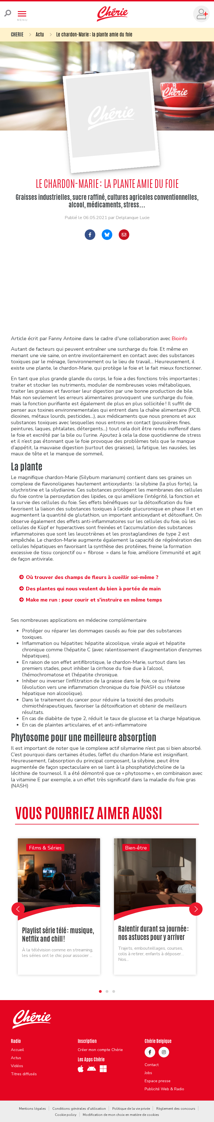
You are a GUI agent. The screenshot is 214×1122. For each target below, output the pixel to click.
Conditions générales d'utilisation (79, 1108)
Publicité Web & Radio (164, 1089)
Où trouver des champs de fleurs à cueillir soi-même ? (92, 577)
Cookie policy (65, 1115)
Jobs (148, 1073)
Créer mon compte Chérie (100, 1049)
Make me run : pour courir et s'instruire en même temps (94, 599)
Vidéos (17, 1066)
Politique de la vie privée (131, 1108)
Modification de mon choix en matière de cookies (121, 1115)
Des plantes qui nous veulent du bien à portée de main (93, 588)
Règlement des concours (175, 1108)
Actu (40, 34)
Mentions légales (32, 1108)
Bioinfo (178, 338)
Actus (16, 1057)
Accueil (17, 1049)
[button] (100, 991)
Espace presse (158, 1081)
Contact (152, 1064)
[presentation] (18, 909)
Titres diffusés (24, 1074)
